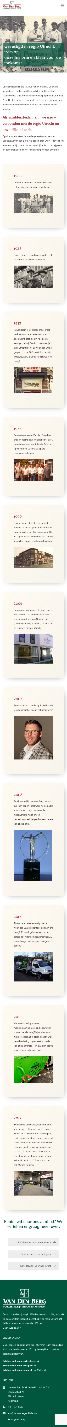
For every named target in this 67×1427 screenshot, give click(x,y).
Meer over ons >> (12, 1328)
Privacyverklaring (16, 1419)
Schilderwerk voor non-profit (35, 1265)
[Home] (12, 5)
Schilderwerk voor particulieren (34, 1242)
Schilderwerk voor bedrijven (36, 1254)
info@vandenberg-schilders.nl (22, 1413)
